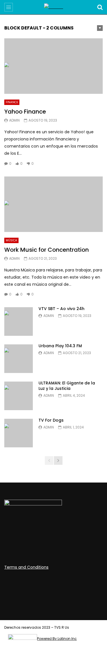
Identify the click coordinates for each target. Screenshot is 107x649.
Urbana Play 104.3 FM (60, 346)
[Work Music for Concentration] (53, 204)
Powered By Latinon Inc (57, 638)
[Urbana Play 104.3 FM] (18, 358)
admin (14, 120)
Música (11, 240)
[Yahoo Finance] (53, 66)
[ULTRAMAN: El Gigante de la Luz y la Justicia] (18, 396)
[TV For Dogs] (18, 433)
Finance (12, 102)
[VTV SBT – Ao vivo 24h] (18, 321)
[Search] (100, 7)
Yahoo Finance (25, 112)
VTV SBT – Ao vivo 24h (61, 308)
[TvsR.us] (53, 7)
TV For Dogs (51, 420)
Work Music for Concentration (46, 250)
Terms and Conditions (26, 567)
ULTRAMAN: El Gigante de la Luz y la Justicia (67, 385)
